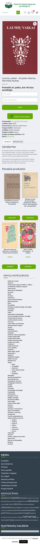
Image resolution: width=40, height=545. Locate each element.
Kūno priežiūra (12, 347)
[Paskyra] (29, 13)
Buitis (9, 294)
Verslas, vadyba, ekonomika (16, 436)
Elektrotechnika (13, 301)
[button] (37, 12)
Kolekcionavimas (13, 346)
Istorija (10, 327)
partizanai (18, 510)
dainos (6, 501)
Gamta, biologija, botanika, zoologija (19, 316)
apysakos (23, 498)
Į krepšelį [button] (10, 266)
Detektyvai (11, 297)
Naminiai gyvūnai (13, 379)
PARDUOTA (12, 218)
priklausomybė (12, 517)
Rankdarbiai (11, 394)
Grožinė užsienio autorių (15, 320)
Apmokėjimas (7, 464)
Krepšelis (5, 461)
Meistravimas (12, 360)
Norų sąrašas (6, 470)
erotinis (3, 504)
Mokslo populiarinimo (14, 377)
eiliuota (25, 501)
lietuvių (12, 507)
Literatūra (11, 349)
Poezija (10, 384)
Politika (10, 386)
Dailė (13, 364)
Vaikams (10, 434)
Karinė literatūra (12, 331)
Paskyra (4, 467)
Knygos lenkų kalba (14, 338)
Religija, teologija (13, 397)
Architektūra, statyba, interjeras (17, 286)
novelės (36, 507)
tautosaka (10, 136)
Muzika (14, 372)
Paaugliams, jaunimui (14, 381)
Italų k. (14, 425)
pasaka (25, 510)
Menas (10, 362)
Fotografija (15, 366)
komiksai (24, 504)
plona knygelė (24, 513)
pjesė (11, 513)
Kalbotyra (11, 329)
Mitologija (23, 121)
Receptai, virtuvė (13, 396)
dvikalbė (19, 501)
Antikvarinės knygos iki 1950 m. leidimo (20, 285)
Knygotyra (11, 344)
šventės (31, 520)
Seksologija (11, 401)
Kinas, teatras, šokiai (18, 370)
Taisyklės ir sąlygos (9, 473)
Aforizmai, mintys (13, 281)
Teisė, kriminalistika (14, 410)
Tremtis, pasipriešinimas (15, 416)
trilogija (11, 520)
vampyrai (25, 520)
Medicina (10, 355)
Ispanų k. (14, 423)
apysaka (15, 497)
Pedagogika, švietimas (15, 383)
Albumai (10, 283)
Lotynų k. (15, 427)
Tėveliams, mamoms (14, 412)
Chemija (10, 296)
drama (14, 501)
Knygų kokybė (7, 489)
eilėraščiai (33, 501)
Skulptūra (15, 373)
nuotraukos (4, 510)
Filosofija (10, 310)
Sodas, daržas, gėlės (14, 403)
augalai (30, 498)
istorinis (17, 504)
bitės (2, 501)
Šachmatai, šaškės (13, 399)
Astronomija (11, 288)
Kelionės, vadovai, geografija (16, 334)
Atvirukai (10, 292)
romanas (29, 516)
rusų (37, 517)
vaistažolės (18, 520)
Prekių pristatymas (9, 482)
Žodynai (10, 442)
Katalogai (11, 333)
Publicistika (11, 392)
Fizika (9, 312)
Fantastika (11, 309)
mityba (18, 507)
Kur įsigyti (5, 476)
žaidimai (35, 520)
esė (6, 504)
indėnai (11, 504)
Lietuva (5, 507)
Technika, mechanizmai (15, 409)
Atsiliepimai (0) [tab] (17, 141)
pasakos (31, 510)
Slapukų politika (7, 479)
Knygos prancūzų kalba (15, 340)
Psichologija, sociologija (15, 390)
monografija (25, 507)
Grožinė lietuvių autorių (15, 318)
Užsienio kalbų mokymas (15, 418)
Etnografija (15, 121)
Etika (9, 303)
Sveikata (10, 407)
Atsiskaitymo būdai (9, 485)
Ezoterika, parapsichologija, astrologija (19, 307)
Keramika (15, 368)
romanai (19, 517)
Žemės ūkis (11, 438)
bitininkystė (35, 498)
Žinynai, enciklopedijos (15, 440)
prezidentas (4, 517)
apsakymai (6, 498)
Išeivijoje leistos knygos (15, 325)
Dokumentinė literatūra (15, 299)
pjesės (15, 513)
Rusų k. (14, 431)
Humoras (10, 322)
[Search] (18, 12)
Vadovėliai (11, 433)
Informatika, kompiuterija (16, 323)
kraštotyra (31, 504)
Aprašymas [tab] (7, 141)
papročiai (11, 510)
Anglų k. (14, 420)
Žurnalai (10, 444)
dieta (10, 501)
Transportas (11, 414)
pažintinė (5, 513)
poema (33, 513)
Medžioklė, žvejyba (13, 357)
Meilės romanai (12, 359)
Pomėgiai (11, 388)
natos (31, 507)
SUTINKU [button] (23, 541)
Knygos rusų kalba (13, 342)
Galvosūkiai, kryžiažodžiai (15, 314)
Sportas (10, 405)
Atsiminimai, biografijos (15, 290)
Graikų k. (14, 422)
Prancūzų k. (15, 429)
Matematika (11, 353)
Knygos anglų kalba (14, 336)
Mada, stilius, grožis (13, 351)
